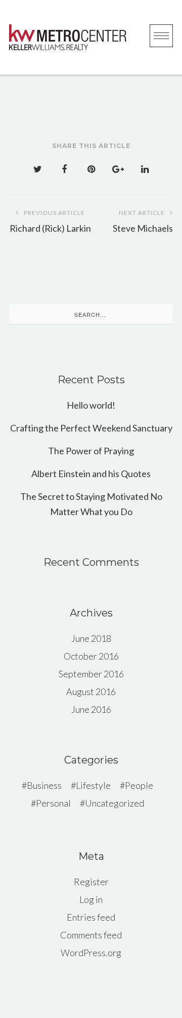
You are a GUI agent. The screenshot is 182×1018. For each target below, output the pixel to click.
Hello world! (91, 405)
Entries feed (91, 917)
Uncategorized (114, 803)
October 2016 (91, 656)
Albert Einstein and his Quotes (91, 473)
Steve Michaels (143, 221)
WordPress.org (91, 952)
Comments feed (91, 934)
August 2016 (91, 691)
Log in (91, 899)
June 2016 (91, 709)
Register (91, 881)
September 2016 (91, 673)
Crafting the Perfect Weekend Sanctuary (91, 427)
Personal (53, 803)
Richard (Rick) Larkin (50, 221)
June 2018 (91, 638)
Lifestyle (93, 785)
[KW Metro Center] (67, 37)
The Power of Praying (91, 450)
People (139, 785)
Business (44, 785)
